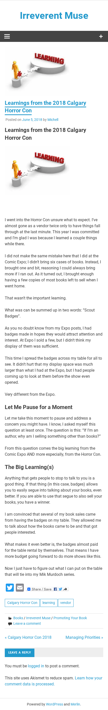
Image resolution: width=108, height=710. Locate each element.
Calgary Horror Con (22, 603)
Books (18, 618)
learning (48, 603)
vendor (65, 603)
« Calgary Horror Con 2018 (28, 637)
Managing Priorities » (84, 637)
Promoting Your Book (70, 618)
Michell (52, 120)
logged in (36, 666)
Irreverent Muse (54, 15)
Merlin (75, 704)
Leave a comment (27, 623)
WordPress (54, 704)
